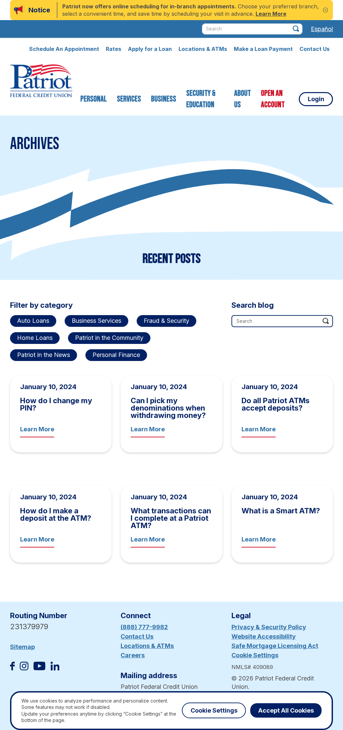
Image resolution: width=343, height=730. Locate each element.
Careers (133, 655)
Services (129, 99)
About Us (242, 99)
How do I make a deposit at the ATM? (55, 514)
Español (322, 28)
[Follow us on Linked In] (55, 668)
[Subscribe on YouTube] (39, 668)
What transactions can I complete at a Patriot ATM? (171, 518)
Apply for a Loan (150, 49)
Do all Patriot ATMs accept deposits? (276, 404)
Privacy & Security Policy (268, 627)
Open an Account (273, 99)
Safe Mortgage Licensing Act (274, 645)
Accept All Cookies (286, 710)
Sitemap (22, 646)
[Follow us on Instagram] (24, 668)
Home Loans (35, 337)
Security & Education (200, 99)
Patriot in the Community (109, 337)
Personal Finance (116, 354)
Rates (113, 49)
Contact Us (314, 49)
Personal (93, 99)
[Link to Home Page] (41, 81)
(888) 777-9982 (144, 627)
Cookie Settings (254, 655)
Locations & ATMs (203, 49)
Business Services (96, 320)
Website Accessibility (263, 636)
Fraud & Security (166, 320)
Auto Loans (33, 320)
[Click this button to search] (296, 28)
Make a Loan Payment (263, 49)
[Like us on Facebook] (12, 668)
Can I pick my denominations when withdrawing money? (168, 408)
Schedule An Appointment (64, 49)
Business (163, 99)
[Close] (325, 10)
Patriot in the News (43, 354)
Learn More (37, 429)
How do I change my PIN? (56, 404)
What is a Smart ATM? (281, 510)
